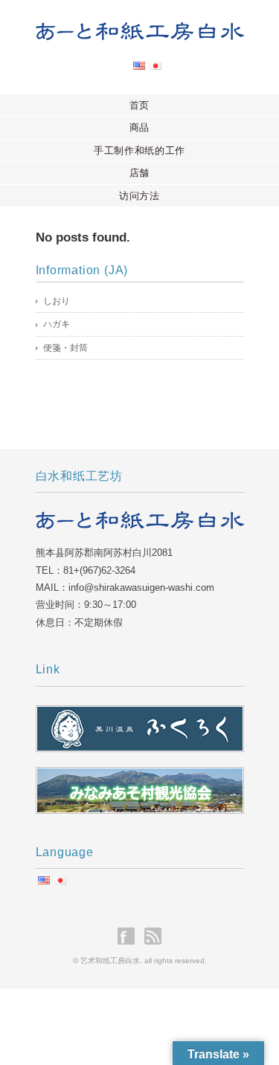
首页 (139, 105)
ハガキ (56, 324)
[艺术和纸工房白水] (140, 34)
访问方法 (139, 195)
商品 (139, 127)
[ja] (155, 70)
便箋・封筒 (65, 348)
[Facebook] (130, 936)
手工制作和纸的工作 (139, 150)
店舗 (139, 172)
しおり (56, 301)
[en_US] (139, 70)
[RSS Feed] (152, 936)
